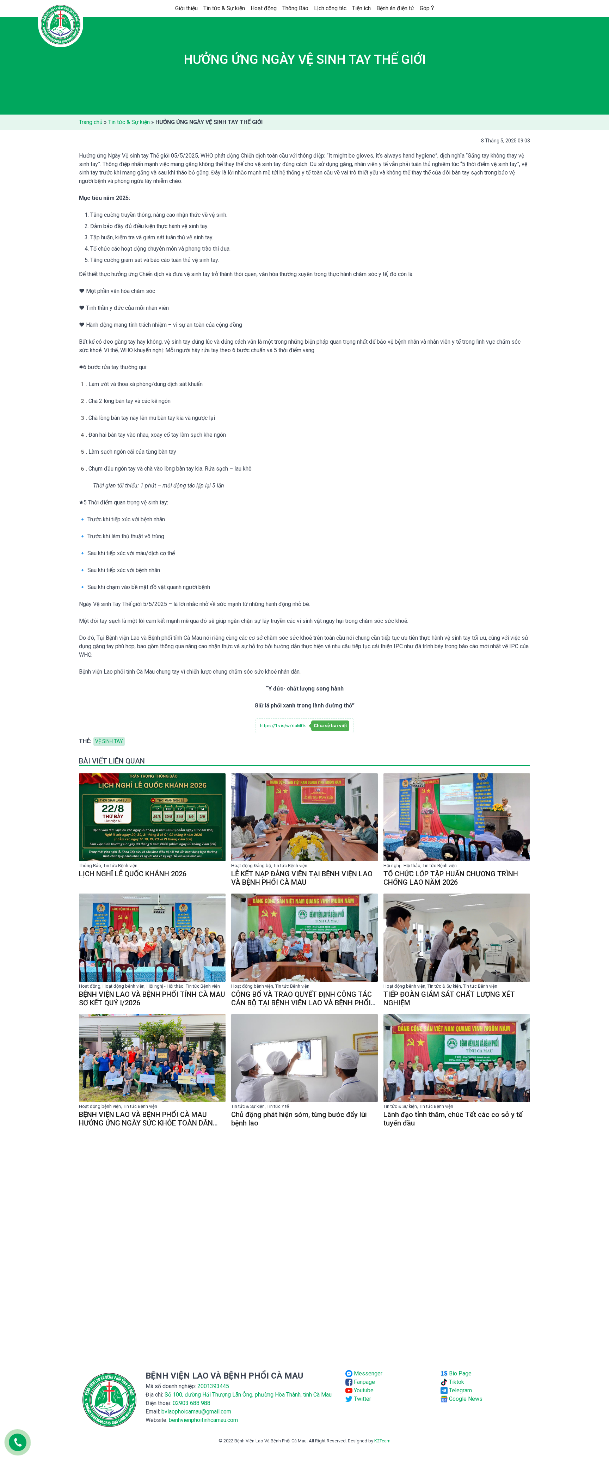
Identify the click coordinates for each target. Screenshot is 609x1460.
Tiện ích (361, 8)
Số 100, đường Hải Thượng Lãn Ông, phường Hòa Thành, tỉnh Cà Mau (248, 1394)
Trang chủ (91, 122)
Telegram (460, 1390)
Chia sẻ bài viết (330, 725)
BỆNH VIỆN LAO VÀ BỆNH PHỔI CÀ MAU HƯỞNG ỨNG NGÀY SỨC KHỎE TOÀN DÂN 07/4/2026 (146, 1123)
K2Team (382, 1440)
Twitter (361, 1398)
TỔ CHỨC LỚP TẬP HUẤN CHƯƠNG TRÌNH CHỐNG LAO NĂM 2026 (450, 878)
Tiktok (456, 1382)
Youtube (363, 1390)
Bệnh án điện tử (395, 8)
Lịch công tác (330, 8)
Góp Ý (427, 8)
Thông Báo (295, 8)
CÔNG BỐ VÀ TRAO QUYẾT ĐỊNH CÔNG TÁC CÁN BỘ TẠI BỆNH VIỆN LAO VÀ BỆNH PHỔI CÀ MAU (301, 1003)
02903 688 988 (191, 1403)
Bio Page (460, 1373)
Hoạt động (264, 8)
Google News (465, 1398)
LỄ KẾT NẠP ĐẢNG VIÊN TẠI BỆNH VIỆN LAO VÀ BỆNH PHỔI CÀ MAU (302, 878)
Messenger (367, 1373)
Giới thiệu (186, 8)
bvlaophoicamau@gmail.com (196, 1411)
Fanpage (363, 1382)
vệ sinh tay (109, 741)
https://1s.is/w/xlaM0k (283, 725)
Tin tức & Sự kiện (224, 8)
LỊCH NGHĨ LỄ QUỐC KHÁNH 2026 (132, 874)
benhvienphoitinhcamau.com (203, 1420)
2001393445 (213, 1386)
